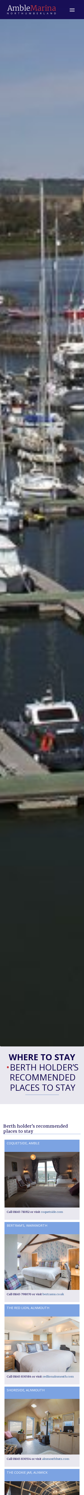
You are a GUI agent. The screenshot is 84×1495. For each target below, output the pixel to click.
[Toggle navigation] (72, 9)
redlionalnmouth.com (58, 1376)
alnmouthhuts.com (55, 1459)
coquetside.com (52, 1212)
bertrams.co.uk (53, 1294)
